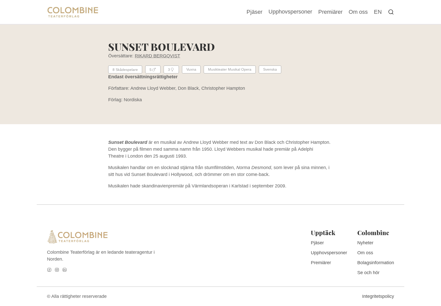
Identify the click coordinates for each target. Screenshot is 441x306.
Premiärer (330, 12)
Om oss (358, 12)
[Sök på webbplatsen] (391, 12)
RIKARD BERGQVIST (157, 55)
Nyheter (365, 242)
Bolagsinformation (375, 262)
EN (378, 12)
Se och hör (368, 272)
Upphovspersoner (290, 11)
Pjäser (254, 12)
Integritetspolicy (378, 296)
